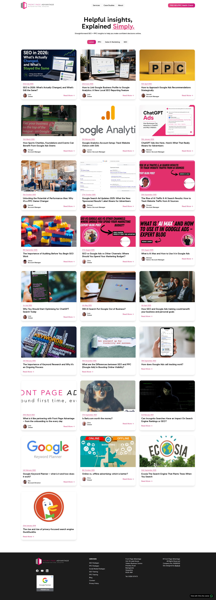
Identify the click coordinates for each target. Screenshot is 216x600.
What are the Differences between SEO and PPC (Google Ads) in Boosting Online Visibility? (106, 365)
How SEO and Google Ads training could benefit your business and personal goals (165, 310)
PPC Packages (94, 566)
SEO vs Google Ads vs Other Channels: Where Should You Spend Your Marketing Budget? (105, 255)
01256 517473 (133, 576)
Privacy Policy (94, 583)
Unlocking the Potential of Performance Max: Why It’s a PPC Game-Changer (48, 199)
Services (96, 5)
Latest (91, 42)
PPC (99, 42)
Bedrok (177, 566)
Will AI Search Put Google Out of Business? (104, 309)
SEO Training (93, 572)
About (120, 5)
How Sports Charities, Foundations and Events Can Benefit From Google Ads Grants (48, 144)
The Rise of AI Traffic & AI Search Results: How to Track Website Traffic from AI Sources (166, 199)
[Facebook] (37, 571)
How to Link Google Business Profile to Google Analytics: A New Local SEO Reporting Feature (105, 89)
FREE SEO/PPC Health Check (181, 5)
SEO (125, 42)
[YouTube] (42, 571)
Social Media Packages (97, 569)
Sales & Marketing (112, 42)
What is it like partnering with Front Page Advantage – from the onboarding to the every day (48, 420)
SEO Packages (94, 563)
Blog (90, 578)
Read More (69, 95)
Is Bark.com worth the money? (97, 418)
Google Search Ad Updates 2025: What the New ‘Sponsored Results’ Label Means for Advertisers (106, 199)
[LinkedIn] (47, 571)
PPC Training (93, 575)
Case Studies (109, 5)
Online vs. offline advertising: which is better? (105, 473)
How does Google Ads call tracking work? (162, 364)
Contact (92, 580)
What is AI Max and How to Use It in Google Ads (165, 253)
